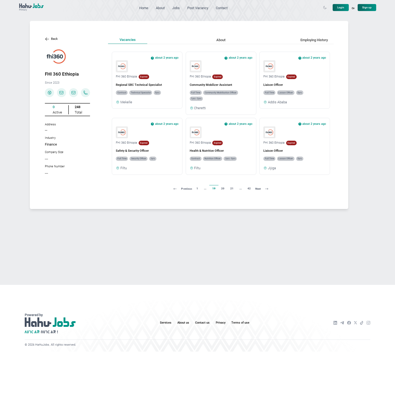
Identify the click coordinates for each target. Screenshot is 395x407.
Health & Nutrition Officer (207, 151)
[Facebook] (349, 323)
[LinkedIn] (335, 323)
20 (222, 188)
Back (54, 39)
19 (214, 188)
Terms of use (240, 322)
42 (249, 188)
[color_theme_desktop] (325, 7)
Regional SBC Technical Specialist (139, 85)
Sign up (367, 7)
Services (165, 322)
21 (232, 188)
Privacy (220, 322)
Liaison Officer (273, 85)
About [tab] (220, 40)
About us (183, 322)
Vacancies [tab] (128, 40)
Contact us (202, 322)
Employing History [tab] (314, 40)
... (205, 188)
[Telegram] (342, 322)
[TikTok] (362, 323)
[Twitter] (355, 322)
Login (340, 7)
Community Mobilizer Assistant (211, 85)
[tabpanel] (221, 123)
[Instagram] (368, 323)
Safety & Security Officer (132, 151)
